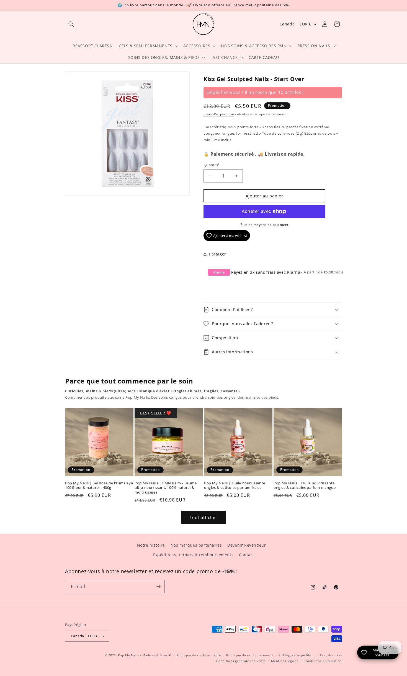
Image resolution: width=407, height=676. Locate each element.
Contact (246, 554)
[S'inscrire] (158, 586)
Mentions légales (284, 661)
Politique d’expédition (297, 655)
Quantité (211, 164)
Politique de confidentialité (198, 655)
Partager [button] (217, 254)
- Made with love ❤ (155, 655)
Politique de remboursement (249, 655)
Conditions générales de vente (241, 661)
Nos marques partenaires (196, 545)
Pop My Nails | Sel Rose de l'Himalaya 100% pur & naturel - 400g (99, 485)
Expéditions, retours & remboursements (193, 554)
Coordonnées (331, 655)
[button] (71, 24)
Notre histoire (151, 545)
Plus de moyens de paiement (264, 224)
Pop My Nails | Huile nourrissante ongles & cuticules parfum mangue (305, 485)
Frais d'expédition (219, 114)
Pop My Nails (128, 655)
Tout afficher (203, 517)
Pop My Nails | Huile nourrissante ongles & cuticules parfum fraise (234, 485)
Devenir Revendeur (246, 545)
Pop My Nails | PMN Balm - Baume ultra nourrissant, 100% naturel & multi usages (166, 488)
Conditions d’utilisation (323, 661)
